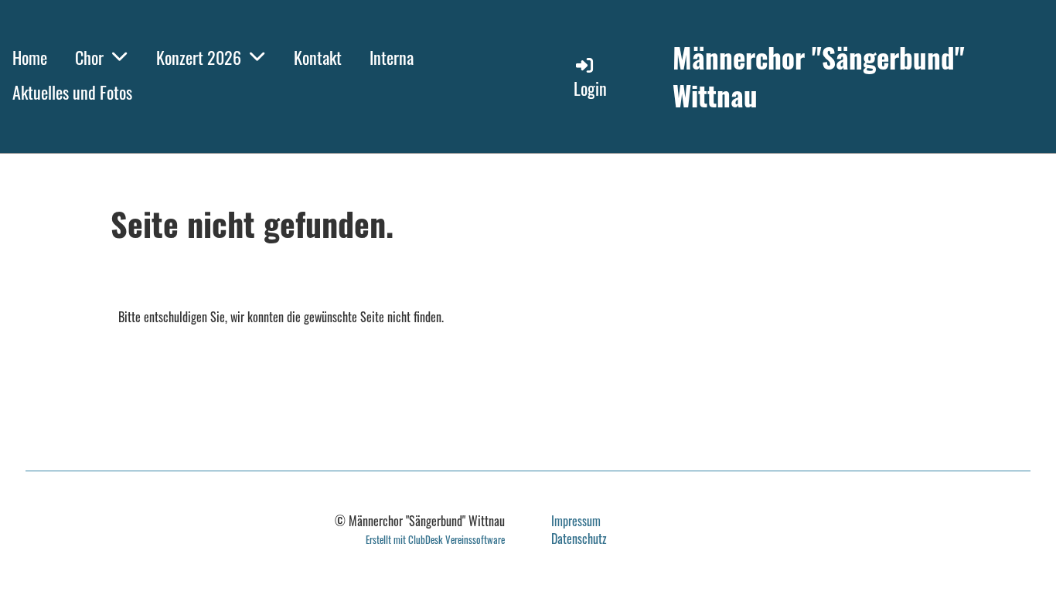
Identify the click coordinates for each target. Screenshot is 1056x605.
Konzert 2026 (198, 57)
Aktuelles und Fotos (72, 92)
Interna (392, 57)
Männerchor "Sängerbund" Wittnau (819, 76)
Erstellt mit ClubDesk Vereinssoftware (435, 539)
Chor (89, 57)
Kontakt (318, 57)
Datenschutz (579, 538)
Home (29, 57)
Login (590, 88)
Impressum (576, 521)
